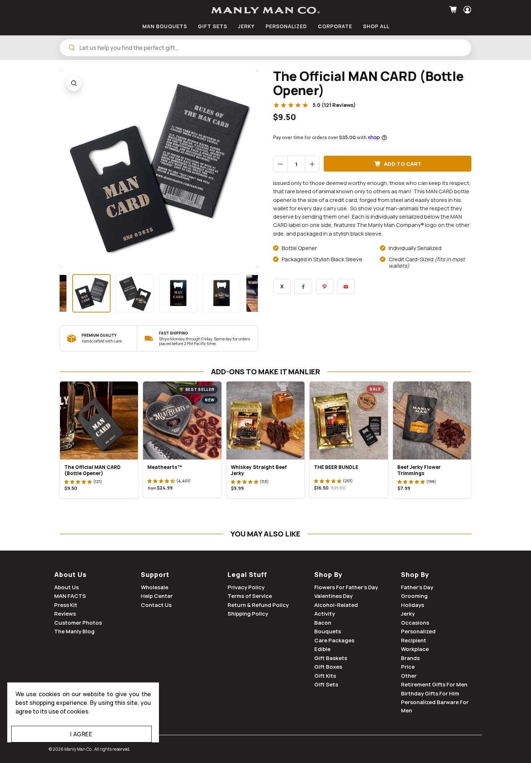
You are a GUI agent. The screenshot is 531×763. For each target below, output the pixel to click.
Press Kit (65, 605)
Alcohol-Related (336, 605)
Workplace (415, 649)
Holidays (412, 605)
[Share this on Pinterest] (324, 286)
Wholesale (154, 587)
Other (408, 676)
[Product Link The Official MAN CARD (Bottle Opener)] (99, 421)
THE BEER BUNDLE (336, 467)
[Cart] (454, 10)
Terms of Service (250, 596)
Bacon (322, 622)
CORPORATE (335, 26)
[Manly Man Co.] (265, 10)
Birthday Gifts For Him (430, 693)
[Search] (72, 48)
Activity (324, 613)
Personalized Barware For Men (435, 706)
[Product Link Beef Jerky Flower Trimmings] (432, 421)
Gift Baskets (330, 658)
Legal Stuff (247, 574)
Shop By (328, 574)
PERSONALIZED (286, 26)
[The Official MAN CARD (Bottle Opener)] (159, 168)
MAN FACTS (70, 596)
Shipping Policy (248, 613)
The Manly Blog (74, 631)
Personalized (418, 631)
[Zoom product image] (73, 83)
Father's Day (417, 587)
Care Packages (334, 640)
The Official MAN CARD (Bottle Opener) (92, 470)
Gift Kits (325, 676)
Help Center (157, 596)
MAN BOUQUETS (164, 26)
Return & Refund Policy (258, 605)
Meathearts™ (164, 467)
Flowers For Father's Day (346, 587)
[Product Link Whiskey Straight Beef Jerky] (265, 421)
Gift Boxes (328, 667)
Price (408, 667)
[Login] (466, 10)
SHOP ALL (376, 26)
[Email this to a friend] (346, 286)
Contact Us (156, 605)
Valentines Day (333, 596)
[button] (78, 481)
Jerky (408, 613)
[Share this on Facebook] (303, 286)
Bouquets (327, 631)
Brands (410, 658)
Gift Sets (326, 684)
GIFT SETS (212, 26)
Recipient (413, 640)
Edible (322, 649)
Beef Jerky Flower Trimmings (419, 470)
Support (155, 574)
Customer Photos (78, 622)
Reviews (65, 613)
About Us (70, 574)
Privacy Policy (246, 587)
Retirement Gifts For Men (434, 684)
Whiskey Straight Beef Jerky (259, 470)
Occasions (415, 622)
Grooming (414, 596)
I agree (81, 734)
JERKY (246, 26)
